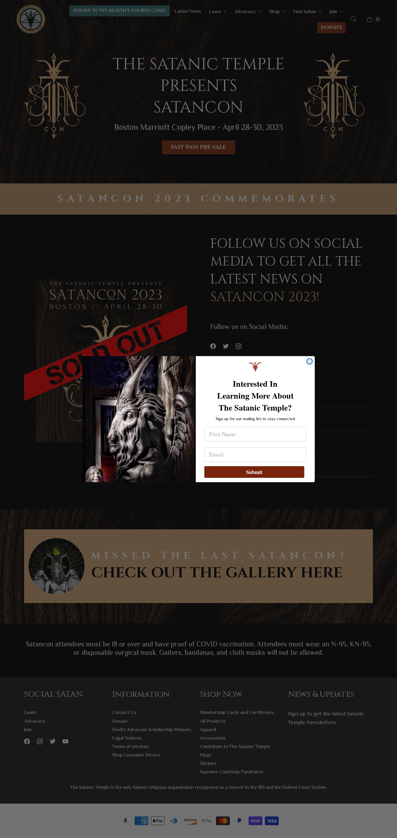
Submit (254, 472)
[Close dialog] (309, 361)
